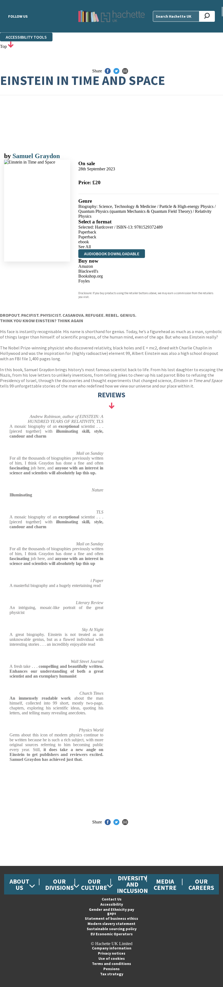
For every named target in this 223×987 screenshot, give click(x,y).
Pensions (111, 968)
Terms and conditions (111, 963)
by (8, 155)
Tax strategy (111, 973)
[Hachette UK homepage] (111, 16)
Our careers (201, 884)
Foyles (84, 281)
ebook (83, 241)
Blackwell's (88, 271)
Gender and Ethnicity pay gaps (111, 911)
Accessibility (111, 904)
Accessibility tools (26, 37)
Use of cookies (111, 958)
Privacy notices (111, 953)
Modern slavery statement (111, 923)
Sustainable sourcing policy (112, 928)
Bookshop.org (90, 276)
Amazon (85, 266)
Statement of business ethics (111, 918)
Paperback (87, 232)
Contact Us (112, 899)
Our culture (94, 884)
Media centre (165, 884)
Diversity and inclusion (132, 884)
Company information (111, 948)
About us (19, 884)
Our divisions (59, 884)
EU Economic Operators (112, 933)
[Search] (207, 16)
